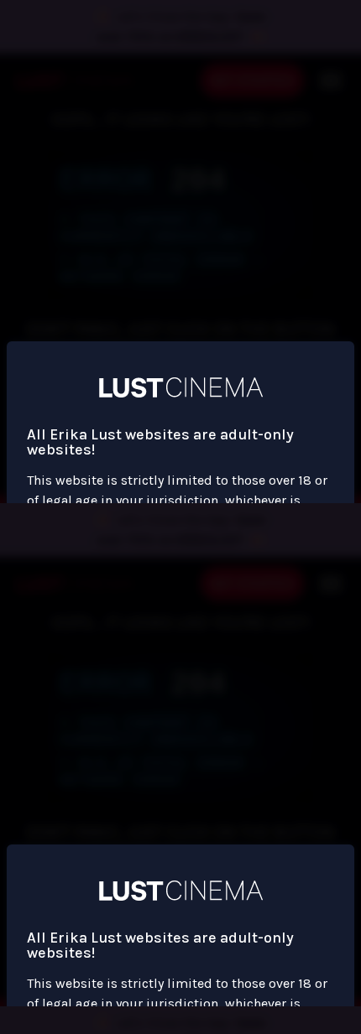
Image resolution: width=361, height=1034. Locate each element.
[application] (180, 517)
